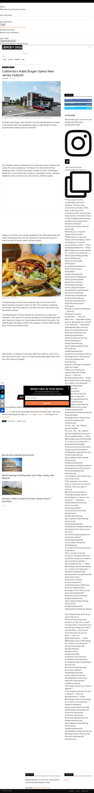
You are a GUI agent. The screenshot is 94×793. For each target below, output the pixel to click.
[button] (47, 389)
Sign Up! (47, 403)
